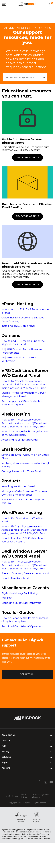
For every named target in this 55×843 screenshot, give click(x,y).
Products (11, 480)
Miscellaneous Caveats (25, 587)
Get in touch (27, 674)
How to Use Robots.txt (15, 578)
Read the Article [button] (28, 157)
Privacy (15, 796)
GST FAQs (7, 598)
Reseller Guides (17, 612)
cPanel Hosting (17, 303)
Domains (10, 335)
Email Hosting (16, 449)
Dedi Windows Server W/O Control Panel (24, 554)
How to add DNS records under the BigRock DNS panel (27, 265)
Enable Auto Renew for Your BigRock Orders (22, 141)
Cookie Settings (24, 796)
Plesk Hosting (15, 414)
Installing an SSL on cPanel (18, 325)
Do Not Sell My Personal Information (41, 796)
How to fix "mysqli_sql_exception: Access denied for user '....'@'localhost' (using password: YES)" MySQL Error (24, 384)
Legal (8, 796)
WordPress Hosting (21, 512)
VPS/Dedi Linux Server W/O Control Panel (24, 373)
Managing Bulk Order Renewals (21, 602)
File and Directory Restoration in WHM (25, 573)
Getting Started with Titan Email (21, 471)
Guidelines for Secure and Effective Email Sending (27, 206)
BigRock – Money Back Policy (19, 593)
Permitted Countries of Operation (22, 626)
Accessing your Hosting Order (19, 439)
